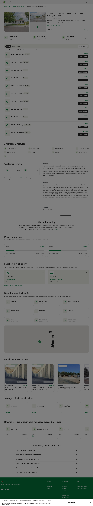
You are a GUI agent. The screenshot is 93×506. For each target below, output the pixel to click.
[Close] (90, 502)
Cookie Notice (5, 504)
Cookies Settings (71, 502)
